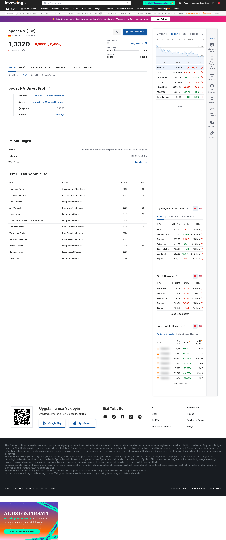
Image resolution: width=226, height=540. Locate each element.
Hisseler (10, 13)
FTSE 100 (161, 92)
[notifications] (213, 2)
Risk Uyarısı (215, 488)
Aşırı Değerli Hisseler (188, 334)
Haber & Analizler (41, 67)
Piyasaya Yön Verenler (170, 208)
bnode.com (141, 162)
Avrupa (148, 13)
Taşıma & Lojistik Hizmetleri (50, 95)
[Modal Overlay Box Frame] (29, 521)
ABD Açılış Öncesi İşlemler (64, 13)
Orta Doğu (158, 13)
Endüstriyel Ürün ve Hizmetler (48, 102)
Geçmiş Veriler (48, 75)
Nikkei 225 (162, 87)
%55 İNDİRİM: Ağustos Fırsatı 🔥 (159, 3)
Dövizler (161, 34)
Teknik (76, 67)
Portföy (155, 420)
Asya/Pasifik (170, 13)
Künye (190, 426)
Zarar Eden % (188, 216)
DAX (159, 72)
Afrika (180, 13)
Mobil (154, 414)
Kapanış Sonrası (84, 13)
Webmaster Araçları (161, 426)
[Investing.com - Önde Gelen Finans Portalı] (17, 3)
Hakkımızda (193, 407)
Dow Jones (162, 77)
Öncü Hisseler (165, 276)
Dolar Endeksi (163, 97)
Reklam (190, 414)
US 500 (160, 82)
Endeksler (173, 34)
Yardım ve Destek (196, 420)
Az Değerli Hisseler (166, 334)
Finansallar (62, 67)
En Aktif (160, 216)
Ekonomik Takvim (125, 9)
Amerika (139, 13)
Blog (154, 407)
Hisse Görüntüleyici (145, 9)
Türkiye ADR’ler (126, 13)
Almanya (60, 114)
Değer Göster (137, 43)
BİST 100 (161, 67)
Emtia (183, 34)
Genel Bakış (13, 75)
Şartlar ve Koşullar (178, 488)
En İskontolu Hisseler (169, 326)
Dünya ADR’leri (111, 13)
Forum (88, 67)
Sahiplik (34, 75)
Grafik (23, 67)
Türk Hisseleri (44, 13)
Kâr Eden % (172, 216)
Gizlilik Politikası (198, 488)
